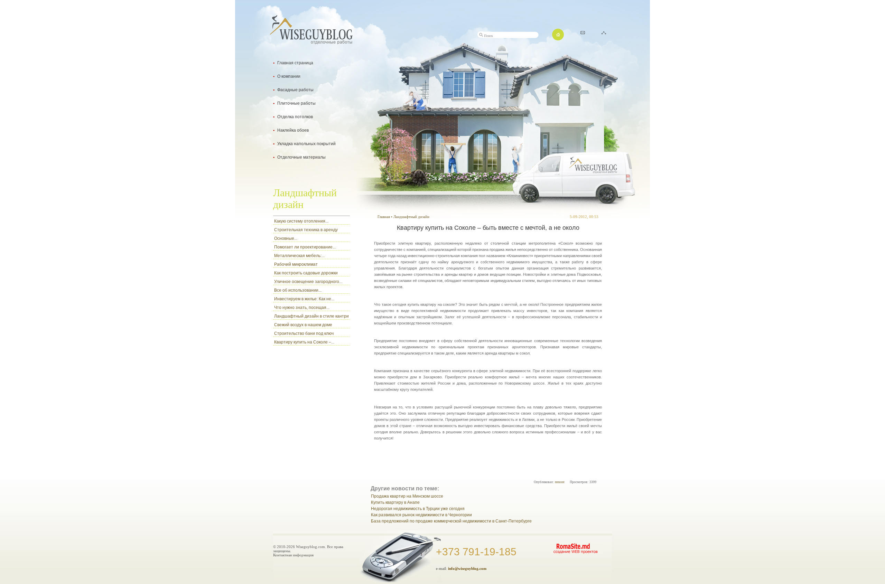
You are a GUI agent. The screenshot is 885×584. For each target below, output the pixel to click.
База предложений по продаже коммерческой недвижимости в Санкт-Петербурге (451, 521)
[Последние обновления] (582, 32)
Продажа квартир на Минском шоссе (407, 496)
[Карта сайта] (604, 32)
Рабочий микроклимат (296, 264)
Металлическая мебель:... (299, 255)
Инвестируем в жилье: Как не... (304, 298)
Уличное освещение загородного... (308, 281)
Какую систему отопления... (301, 221)
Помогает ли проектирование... (305, 247)
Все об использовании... (298, 290)
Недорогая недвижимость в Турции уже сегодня (418, 508)
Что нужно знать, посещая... (301, 307)
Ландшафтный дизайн (411, 217)
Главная (384, 217)
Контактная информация (293, 555)
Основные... (285, 238)
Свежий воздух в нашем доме (303, 324)
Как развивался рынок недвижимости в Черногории (421, 514)
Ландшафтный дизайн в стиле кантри (311, 316)
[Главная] (558, 38)
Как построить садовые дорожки (306, 273)
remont (560, 482)
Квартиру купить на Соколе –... (304, 342)
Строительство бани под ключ (304, 333)
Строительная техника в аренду (306, 229)
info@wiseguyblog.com (467, 568)
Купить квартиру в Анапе (395, 502)
